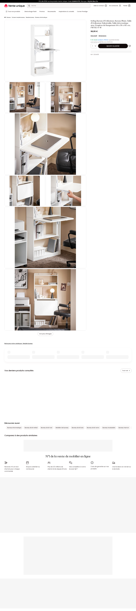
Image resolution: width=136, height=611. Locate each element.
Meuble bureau (30, 17)
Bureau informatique (41, 17)
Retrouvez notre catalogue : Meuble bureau (18, 343)
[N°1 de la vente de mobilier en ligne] (14, 5)
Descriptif (94, 36)
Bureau (9, 17)
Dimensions (102, 36)
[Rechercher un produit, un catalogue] (29, 6)
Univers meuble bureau (18, 17)
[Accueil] (5, 17)
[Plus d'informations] (112, 42)
